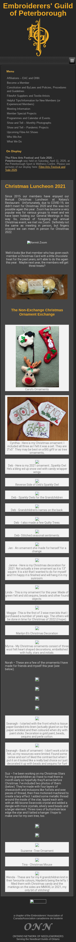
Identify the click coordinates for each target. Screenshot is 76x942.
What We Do (14, 141)
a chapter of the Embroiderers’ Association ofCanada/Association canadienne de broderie (38, 917)
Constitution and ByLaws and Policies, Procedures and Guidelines (36, 89)
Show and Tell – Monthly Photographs (29, 122)
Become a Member (18, 82)
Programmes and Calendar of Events (28, 118)
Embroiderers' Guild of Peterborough (38, 9)
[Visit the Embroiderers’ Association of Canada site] (38, 902)
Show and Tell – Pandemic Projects (28, 127)
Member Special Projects (21, 113)
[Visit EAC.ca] (38, 933)
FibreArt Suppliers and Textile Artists (28, 95)
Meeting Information (18, 108)
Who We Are (14, 136)
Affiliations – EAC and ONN (23, 78)
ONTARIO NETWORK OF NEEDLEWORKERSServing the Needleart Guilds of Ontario (38, 938)
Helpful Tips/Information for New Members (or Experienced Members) (33, 102)
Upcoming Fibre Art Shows (22, 132)
